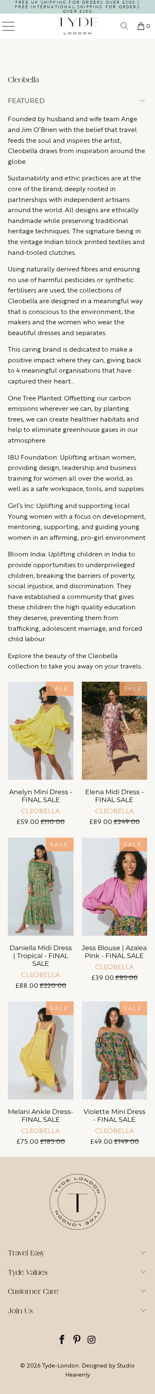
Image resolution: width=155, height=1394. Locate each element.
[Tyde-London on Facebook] (62, 1340)
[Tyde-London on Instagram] (92, 1340)
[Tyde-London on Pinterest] (77, 1340)
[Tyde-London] (78, 26)
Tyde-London (60, 1365)
